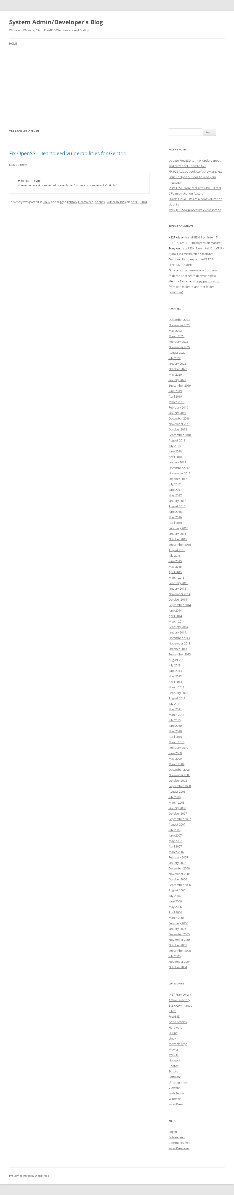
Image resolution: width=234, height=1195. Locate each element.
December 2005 (179, 934)
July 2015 (175, 555)
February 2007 (178, 857)
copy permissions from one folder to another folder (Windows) (194, 286)
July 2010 (175, 720)
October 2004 (178, 967)
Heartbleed (85, 202)
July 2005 (175, 956)
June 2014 (175, 610)
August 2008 (177, 791)
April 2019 (175, 396)
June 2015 (175, 561)
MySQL (173, 1055)
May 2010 (175, 731)
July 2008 (175, 797)
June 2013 (175, 671)
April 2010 (175, 737)
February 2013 (178, 693)
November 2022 (179, 347)
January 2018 (177, 462)
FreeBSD (174, 1016)
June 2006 (175, 901)
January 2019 (177, 413)
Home (13, 43)
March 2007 (176, 852)
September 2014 (180, 605)
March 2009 (176, 764)
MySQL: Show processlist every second (195, 210)
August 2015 (177, 550)
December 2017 (179, 468)
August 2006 (177, 890)
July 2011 (175, 704)
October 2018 (178, 429)
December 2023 (179, 320)
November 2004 (179, 962)
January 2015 (177, 588)
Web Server (176, 1093)
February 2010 (178, 748)
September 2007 (180, 819)
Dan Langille (177, 259)
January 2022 (177, 363)
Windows (175, 1099)
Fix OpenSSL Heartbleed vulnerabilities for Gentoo (67, 153)
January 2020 (177, 380)
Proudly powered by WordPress (29, 1176)
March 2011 (176, 715)
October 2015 (178, 539)
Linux (46, 202)
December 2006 (179, 868)
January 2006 (177, 929)
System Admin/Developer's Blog (56, 22)
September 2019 (180, 385)
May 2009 (175, 759)
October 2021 (178, 369)
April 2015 (175, 572)
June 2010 (175, 726)
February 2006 (178, 923)
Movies (173, 1049)
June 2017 (175, 490)
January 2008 (177, 808)
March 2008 (176, 802)
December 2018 (179, 418)
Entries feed (177, 1137)
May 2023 (175, 331)
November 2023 (179, 325)
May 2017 (175, 495)
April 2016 (175, 523)
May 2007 (175, 841)
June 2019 (175, 391)
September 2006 (180, 885)
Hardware (175, 1027)
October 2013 (178, 649)
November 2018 (179, 424)
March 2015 (176, 577)
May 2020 (175, 374)
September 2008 (180, 786)
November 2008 (179, 775)
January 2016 (177, 534)
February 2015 (178, 583)
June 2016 (175, 512)
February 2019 (178, 407)
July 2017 (175, 484)
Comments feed (179, 1143)
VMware (174, 1088)
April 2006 (175, 912)
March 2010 (176, 742)
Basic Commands (180, 1005)
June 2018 (175, 451)
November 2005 (179, 940)
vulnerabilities (116, 202)
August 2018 (177, 440)
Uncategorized (178, 1082)
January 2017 (177, 501)
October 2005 (178, 945)
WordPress (176, 1104)
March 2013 (176, 687)
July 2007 (175, 830)
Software (175, 1077)
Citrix (172, 1011)
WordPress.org (179, 1148)
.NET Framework (180, 994)
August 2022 (177, 352)
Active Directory (179, 1000)
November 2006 (179, 874)
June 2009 (175, 753)
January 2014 (177, 632)
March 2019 (176, 402)
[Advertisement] (117, 83)
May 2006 (175, 907)
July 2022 (175, 358)
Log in (173, 1132)
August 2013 (177, 660)
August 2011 (177, 698)
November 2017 (179, 473)
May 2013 (175, 676)
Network (175, 1060)
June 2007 (175, 835)
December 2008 (179, 769)
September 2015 (180, 545)
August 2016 (177, 506)
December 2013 (179, 638)
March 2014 (176, 621)
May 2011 (175, 709)
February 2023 (178, 342)
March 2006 (176, 918)
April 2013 (175, 682)
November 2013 (179, 643)
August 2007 (177, 824)
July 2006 (175, 896)
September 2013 (180, 654)
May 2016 (175, 517)
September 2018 (180, 435)
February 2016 (178, 528)
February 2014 (178, 627)
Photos (173, 1066)
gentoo (72, 202)
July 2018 (175, 446)
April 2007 (175, 846)
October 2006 (178, 879)
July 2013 (175, 665)
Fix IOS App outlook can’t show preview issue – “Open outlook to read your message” (195, 176)
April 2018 (175, 457)
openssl (100, 202)
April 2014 (175, 616)
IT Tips (173, 1033)
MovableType (178, 1044)
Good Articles (178, 1022)
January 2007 (177, 863)
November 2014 (179, 594)
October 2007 (178, 813)
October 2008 (178, 780)
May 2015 (175, 566)
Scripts (173, 1071)
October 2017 (178, 479)
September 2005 (180, 951)
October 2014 (178, 599)
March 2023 (176, 336)
